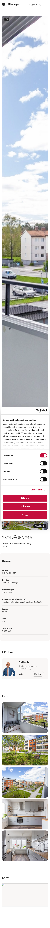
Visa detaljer (36, 490)
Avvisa (25, 515)
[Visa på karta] (25, 894)
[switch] (43, 463)
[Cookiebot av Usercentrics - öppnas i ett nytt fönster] (36, 411)
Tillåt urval (25, 506)
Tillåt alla (25, 498)
